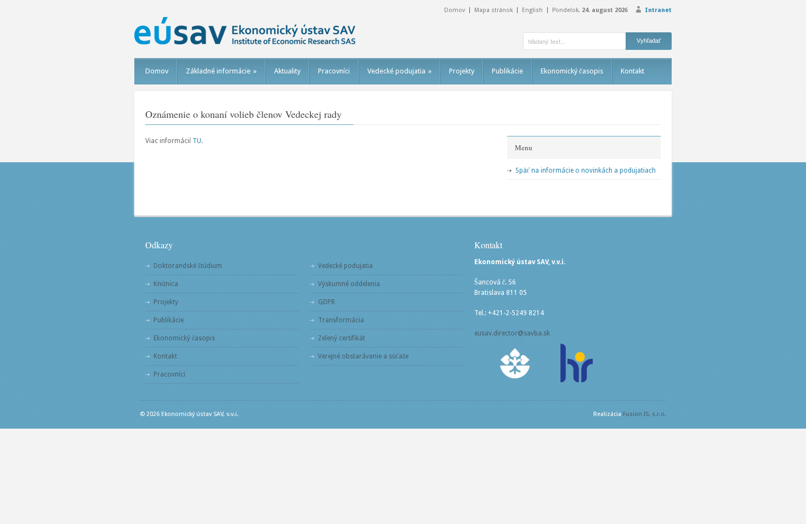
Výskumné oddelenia (349, 284)
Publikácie (507, 71)
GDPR (326, 302)
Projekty (461, 71)
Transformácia (341, 320)
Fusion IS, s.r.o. (644, 414)
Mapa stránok (493, 10)
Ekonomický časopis (572, 71)
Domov (454, 10)
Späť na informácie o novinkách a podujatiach (585, 170)
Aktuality (287, 71)
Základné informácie (221, 71)
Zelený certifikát (341, 338)
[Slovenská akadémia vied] (515, 363)
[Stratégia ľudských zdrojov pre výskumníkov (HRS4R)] (576, 363)
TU (196, 141)
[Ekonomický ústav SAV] (244, 30)
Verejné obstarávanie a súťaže (363, 356)
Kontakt (632, 71)
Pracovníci (334, 71)
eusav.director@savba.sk (512, 333)
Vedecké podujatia (399, 71)
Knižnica (166, 284)
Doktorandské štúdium (188, 266)
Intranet (658, 10)
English (532, 10)
